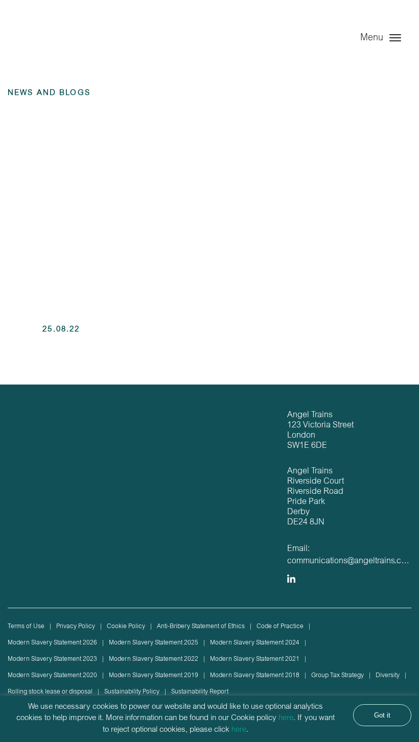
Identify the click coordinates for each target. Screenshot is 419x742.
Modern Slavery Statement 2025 (153, 643)
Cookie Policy (126, 627)
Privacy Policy (75, 627)
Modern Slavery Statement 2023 (52, 659)
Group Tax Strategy (337, 676)
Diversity (388, 676)
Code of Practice (280, 627)
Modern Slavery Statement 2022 (153, 659)
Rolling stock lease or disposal (50, 692)
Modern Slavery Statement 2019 (153, 676)
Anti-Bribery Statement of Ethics (201, 627)
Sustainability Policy (131, 692)
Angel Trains (51, 47)
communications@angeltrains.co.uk (351, 561)
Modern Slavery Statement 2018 (254, 676)
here (285, 718)
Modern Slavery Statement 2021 (254, 659)
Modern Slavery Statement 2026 (52, 643)
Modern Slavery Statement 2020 (52, 676)
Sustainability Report (199, 692)
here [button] (238, 730)
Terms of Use (26, 627)
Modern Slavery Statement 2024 (254, 643)
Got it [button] (382, 715)
